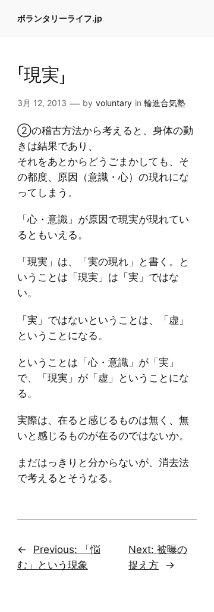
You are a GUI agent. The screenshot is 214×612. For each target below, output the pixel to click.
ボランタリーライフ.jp (59, 18)
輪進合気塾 (164, 103)
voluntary (114, 103)
